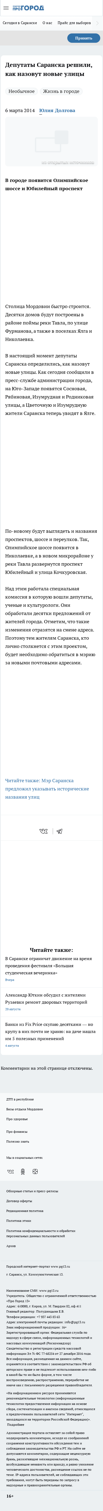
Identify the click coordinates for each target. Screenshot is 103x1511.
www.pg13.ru (60, 1266)
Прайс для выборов (74, 22)
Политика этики (18, 1221)
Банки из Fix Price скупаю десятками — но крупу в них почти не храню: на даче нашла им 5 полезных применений (50, 1034)
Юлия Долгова (57, 110)
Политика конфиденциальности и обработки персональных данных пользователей (40, 1233)
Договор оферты (19, 1201)
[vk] (44, 831)
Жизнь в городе (61, 91)
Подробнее (15, 1424)
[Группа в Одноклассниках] (23, 1171)
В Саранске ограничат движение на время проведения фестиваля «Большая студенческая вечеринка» (48, 969)
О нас (47, 22)
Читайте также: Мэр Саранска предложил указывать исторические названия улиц (47, 788)
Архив (11, 1246)
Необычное (22, 91)
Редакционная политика (24, 1211)
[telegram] (61, 831)
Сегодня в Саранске (20, 22)
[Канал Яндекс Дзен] (35, 1171)
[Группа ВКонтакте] (10, 1171)
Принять (83, 38)
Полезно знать (17, 1141)
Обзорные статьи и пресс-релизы (32, 1191)
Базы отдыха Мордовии (24, 1109)
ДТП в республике (20, 1099)
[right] (97, 23)
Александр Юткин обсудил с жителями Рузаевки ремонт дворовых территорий (46, 1001)
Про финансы (16, 1131)
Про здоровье (17, 1119)
